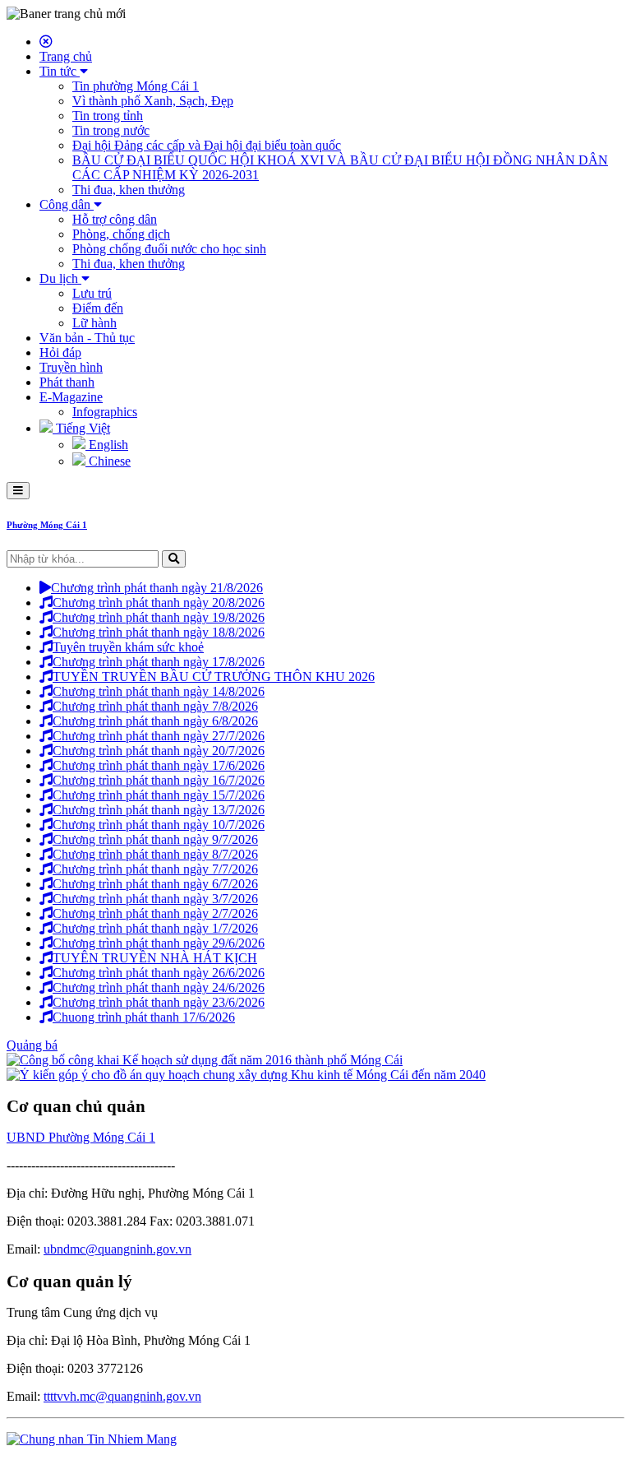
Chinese (108, 461)
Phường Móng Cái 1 (47, 525)
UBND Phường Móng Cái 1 (81, 1137)
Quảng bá (32, 1045)
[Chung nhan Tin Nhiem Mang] (92, 1439)
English (106, 445)
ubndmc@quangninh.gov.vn (117, 1249)
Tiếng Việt (81, 428)
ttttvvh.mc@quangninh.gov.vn (122, 1396)
